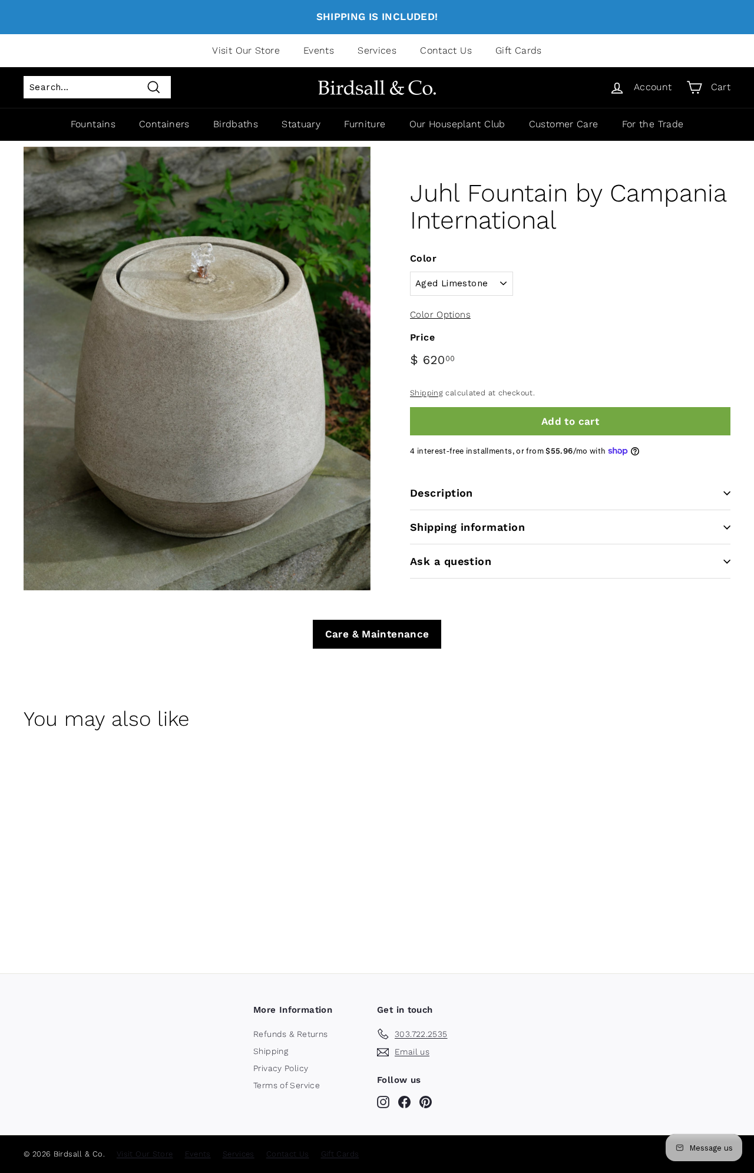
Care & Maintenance (377, 634)
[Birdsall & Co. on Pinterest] (425, 1101)
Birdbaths (235, 124)
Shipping (426, 392)
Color (423, 258)
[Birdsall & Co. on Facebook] (404, 1101)
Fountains (93, 124)
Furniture (364, 124)
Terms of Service (286, 1085)
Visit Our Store (246, 50)
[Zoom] (197, 369)
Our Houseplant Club (457, 124)
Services (377, 50)
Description (441, 493)
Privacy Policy (280, 1068)
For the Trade (653, 124)
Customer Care (563, 124)
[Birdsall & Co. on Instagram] (383, 1101)
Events (318, 50)
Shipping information (467, 527)
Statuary (301, 124)
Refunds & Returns (290, 1034)
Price (422, 337)
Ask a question (450, 561)
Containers (164, 124)
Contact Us (446, 50)
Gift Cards (518, 50)
